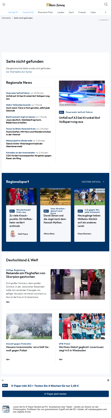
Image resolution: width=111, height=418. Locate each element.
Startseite (6, 18)
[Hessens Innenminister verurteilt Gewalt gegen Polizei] (29, 326)
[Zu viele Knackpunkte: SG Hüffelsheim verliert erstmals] (21, 196)
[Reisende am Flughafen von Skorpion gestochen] (78, 284)
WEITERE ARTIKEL (91, 181)
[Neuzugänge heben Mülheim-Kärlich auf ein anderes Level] (89, 196)
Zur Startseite (13, 71)
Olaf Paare (23, 234)
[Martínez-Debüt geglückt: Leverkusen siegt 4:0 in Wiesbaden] (82, 326)
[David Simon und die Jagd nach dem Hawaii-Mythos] (55, 196)
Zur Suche (27, 71)
